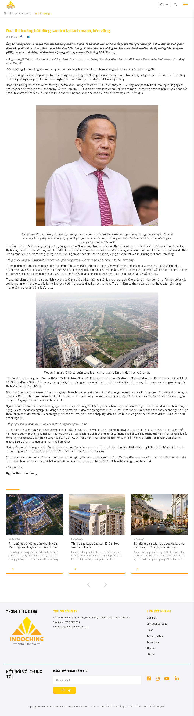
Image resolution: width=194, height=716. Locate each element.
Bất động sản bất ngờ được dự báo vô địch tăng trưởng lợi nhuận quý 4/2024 (159, 545)
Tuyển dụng (153, 642)
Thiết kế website (81, 706)
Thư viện (151, 648)
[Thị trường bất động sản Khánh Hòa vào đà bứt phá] (97, 514)
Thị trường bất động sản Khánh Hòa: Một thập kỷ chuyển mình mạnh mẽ (33, 545)
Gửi (63, 690)
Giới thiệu (152, 617)
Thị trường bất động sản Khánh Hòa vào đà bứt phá (95, 545)
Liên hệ (151, 654)
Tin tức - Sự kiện (155, 636)
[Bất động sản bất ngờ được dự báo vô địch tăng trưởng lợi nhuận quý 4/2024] (159, 514)
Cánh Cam (99, 706)
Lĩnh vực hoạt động (157, 623)
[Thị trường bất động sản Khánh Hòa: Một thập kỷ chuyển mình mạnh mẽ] (34, 514)
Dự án (150, 630)
